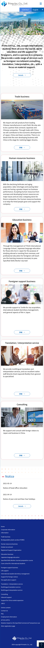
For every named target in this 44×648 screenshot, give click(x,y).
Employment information (9, 617)
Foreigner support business (9, 567)
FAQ (2, 614)
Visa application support (8, 580)
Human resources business (9, 544)
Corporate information (8, 530)
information (4, 533)
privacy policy (5, 620)
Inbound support (6, 597)
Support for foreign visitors (9, 577)
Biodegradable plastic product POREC (13, 540)
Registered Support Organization (11, 550)
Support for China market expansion (12, 600)
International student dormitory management (15, 574)
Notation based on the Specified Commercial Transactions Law (20, 623)
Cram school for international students (13, 563)
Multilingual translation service (10, 587)
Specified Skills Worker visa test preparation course (17, 560)
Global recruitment (7, 547)
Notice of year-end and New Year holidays (19, 499)
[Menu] (40, 3)
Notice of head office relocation (15, 488)
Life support (4, 571)
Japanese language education (10, 557)
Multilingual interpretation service (11, 590)
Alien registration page (8, 626)
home (3, 526)
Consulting (4, 594)
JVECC (3, 603)
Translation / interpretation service (12, 584)
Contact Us (4, 611)
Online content (5, 608)
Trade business (5, 537)
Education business (7, 554)
